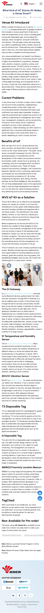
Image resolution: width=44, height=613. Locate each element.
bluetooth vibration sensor (12, 535)
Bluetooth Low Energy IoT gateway (19, 293)
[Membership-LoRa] (23, 582)
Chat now (40, 493)
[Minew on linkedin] (13, 595)
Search (21, 4)
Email (40, 498)
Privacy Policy (22, 607)
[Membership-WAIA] (23, 588)
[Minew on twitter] (25, 595)
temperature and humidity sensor (20, 344)
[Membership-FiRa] (8, 588)
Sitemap (23, 604)
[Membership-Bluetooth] (8, 582)
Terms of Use (32, 604)
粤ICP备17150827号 (13, 604)
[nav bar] (40, 3)
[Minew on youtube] (31, 595)
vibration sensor (17, 380)
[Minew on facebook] (19, 595)
